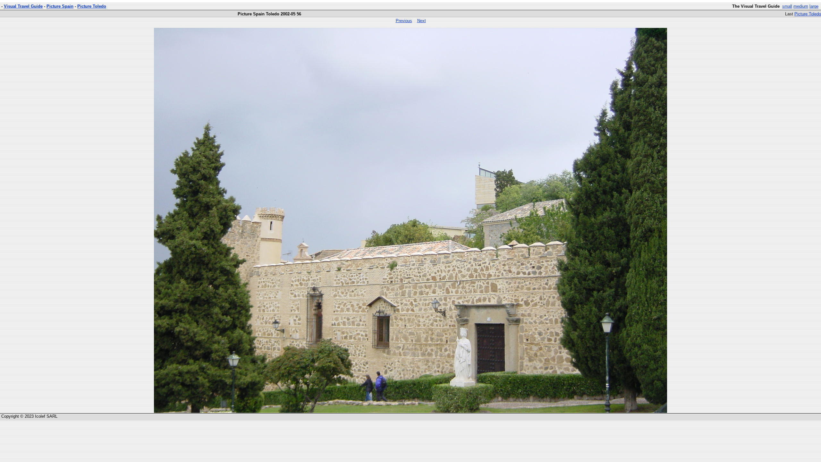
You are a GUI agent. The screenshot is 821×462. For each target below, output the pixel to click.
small (787, 6)
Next (421, 20)
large (813, 6)
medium (800, 6)
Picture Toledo (91, 6)
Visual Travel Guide (23, 6)
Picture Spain (60, 6)
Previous (404, 20)
